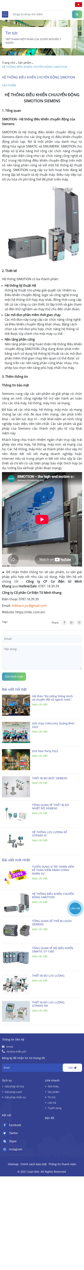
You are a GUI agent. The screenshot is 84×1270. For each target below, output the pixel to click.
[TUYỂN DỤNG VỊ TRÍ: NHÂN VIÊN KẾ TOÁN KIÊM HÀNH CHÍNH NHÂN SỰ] (16, 875)
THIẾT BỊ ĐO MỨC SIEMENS (49, 778)
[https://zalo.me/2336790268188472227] (75, 884)
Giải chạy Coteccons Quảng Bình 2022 (53, 725)
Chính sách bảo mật (34, 1164)
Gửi (71, 1067)
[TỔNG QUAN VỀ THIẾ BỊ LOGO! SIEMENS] (16, 929)
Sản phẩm (9, 85)
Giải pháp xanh (13, 1092)
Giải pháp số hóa (14, 1086)
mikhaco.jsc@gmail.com (29, 605)
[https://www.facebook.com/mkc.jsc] (75, 893)
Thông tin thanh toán (62, 1164)
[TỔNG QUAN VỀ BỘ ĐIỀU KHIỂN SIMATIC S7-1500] (16, 957)
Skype (13, 1141)
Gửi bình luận (14, 676)
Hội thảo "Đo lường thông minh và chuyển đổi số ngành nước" (52, 698)
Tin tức (52, 1097)
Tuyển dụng (55, 1108)
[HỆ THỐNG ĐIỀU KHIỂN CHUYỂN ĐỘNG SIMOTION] (16, 902)
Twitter (13, 1133)
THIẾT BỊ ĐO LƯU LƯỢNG (48, 975)
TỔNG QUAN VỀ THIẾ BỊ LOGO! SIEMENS (52, 922)
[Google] (72, 622)
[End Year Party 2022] (16, 759)
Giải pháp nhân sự (15, 1097)
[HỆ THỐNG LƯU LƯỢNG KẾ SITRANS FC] (16, 841)
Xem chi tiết (39, 704)
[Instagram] (79, 622)
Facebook (15, 1125)
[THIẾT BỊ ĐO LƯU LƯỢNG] (16, 984)
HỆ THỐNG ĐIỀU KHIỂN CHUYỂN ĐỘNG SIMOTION (53, 895)
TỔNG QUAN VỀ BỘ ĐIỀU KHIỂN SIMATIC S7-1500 (52, 950)
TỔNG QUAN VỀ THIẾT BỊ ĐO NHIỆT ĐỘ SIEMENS (50, 806)
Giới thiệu (53, 1086)
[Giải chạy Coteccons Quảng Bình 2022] (16, 732)
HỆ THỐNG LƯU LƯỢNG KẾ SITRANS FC (49, 834)
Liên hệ (52, 1102)
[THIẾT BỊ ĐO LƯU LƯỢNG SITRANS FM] (16, 1011)
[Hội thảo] (16, 705)
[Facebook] (64, 622)
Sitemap (13, 1164)
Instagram (15, 1149)
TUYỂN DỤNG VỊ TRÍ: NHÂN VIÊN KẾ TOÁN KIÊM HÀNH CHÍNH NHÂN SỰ (53, 870)
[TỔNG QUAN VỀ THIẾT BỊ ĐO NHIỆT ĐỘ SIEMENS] (16, 813)
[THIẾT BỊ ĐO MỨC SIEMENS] (16, 786)
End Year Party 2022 (45, 751)
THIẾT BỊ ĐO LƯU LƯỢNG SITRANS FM (48, 1004)
